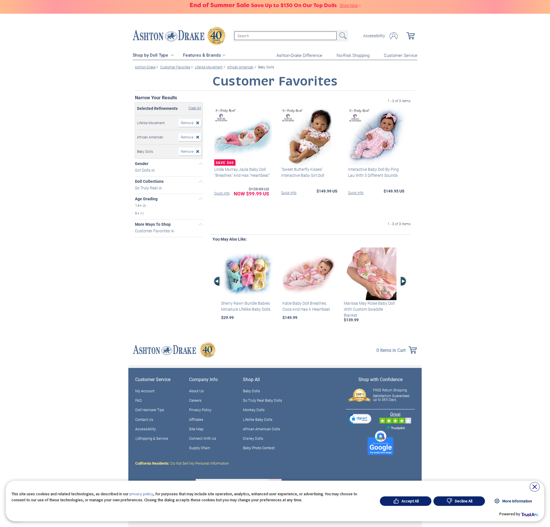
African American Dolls (261, 428)
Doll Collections (149, 181)
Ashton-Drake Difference (299, 55)
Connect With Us (202, 438)
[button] (359, 418)
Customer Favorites (153, 230)
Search (342, 35)
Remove (187, 122)
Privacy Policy (200, 409)
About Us (196, 390)
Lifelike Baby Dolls (257, 419)
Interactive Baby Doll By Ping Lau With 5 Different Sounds (373, 172)
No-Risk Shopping (353, 55)
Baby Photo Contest (259, 447)
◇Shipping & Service (151, 438)
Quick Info (222, 193)
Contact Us (144, 419)
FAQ (138, 400)
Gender (141, 164)
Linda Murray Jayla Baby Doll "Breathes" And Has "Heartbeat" (242, 172)
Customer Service (400, 55)
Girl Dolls (143, 170)
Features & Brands (202, 55)
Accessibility (374, 36)
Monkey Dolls (254, 409)
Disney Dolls (253, 438)
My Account (144, 390)
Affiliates (196, 419)
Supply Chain (199, 447)
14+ (139, 205)
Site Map (196, 428)
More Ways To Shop (153, 224)
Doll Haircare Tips (149, 409)
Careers (195, 400)
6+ (137, 213)
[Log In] (393, 35)
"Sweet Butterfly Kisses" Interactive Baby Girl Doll (302, 172)
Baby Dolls (251, 390)
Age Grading (146, 199)
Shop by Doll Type (151, 55)
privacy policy (141, 493)
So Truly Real (146, 187)
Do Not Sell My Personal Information (182, 463)
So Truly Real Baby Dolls (262, 400)
